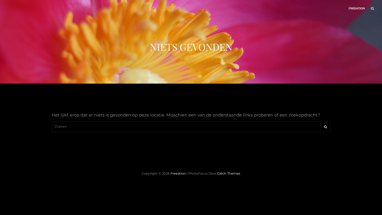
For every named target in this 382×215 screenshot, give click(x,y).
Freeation (357, 8)
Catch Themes (228, 173)
